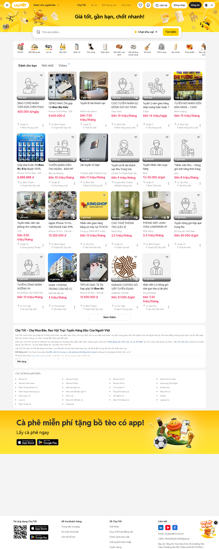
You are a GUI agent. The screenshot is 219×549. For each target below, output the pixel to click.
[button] (7, 5)
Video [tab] (63, 65)
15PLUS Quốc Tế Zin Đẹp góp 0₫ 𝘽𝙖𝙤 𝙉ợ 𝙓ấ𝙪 (92, 287)
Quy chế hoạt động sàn (121, 531)
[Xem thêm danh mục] (201, 49)
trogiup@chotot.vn (174, 533)
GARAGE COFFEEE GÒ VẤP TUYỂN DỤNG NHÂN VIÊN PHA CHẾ (124, 287)
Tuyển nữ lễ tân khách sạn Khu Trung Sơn (123, 167)
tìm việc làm (183, 342)
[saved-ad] (140, 5)
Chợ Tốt (81, 5)
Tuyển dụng (116, 547)
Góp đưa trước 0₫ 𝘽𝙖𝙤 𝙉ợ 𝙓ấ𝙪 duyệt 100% (30, 167)
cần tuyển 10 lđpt (90, 165)
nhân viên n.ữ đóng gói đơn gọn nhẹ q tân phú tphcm (155, 287)
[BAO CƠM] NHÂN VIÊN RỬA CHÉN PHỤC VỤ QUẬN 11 (30, 105)
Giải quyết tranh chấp (120, 542)
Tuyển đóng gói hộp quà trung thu (187, 225)
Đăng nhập (179, 5)
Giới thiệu (114, 526)
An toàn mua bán (70, 531)
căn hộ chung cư (60, 352)
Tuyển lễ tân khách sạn (92, 103)
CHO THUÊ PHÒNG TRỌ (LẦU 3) (122, 225)
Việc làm (126, 5)
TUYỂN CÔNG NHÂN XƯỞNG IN (29, 286)
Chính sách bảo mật (119, 536)
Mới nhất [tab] (48, 65)
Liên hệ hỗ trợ (68, 536)
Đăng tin (195, 5)
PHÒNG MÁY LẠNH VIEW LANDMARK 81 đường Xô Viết (155, 225)
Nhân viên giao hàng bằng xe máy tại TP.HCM (94, 225)
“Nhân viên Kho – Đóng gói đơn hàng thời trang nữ (187, 167)
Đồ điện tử (141, 342)
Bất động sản (109, 5)
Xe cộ (94, 5)
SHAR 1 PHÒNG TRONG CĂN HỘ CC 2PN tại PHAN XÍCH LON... (60, 287)
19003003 (170, 538)
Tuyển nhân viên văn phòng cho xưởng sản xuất (29, 225)
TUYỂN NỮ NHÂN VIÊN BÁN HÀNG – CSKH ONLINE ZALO (187, 105)
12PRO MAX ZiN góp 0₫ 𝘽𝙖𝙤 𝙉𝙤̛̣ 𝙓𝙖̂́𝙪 (61, 105)
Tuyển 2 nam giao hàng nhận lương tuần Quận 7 (156, 105)
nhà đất (48, 352)
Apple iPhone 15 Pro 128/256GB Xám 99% (61, 225)
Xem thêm (109, 317)
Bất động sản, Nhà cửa (119, 342)
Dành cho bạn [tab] (27, 65)
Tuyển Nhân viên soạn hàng (155, 167)
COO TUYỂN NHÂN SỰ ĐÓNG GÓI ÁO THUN (124, 105)
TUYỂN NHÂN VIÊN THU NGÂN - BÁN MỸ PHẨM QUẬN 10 (61, 167)
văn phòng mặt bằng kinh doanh (82, 352)
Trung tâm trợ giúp (70, 526)
